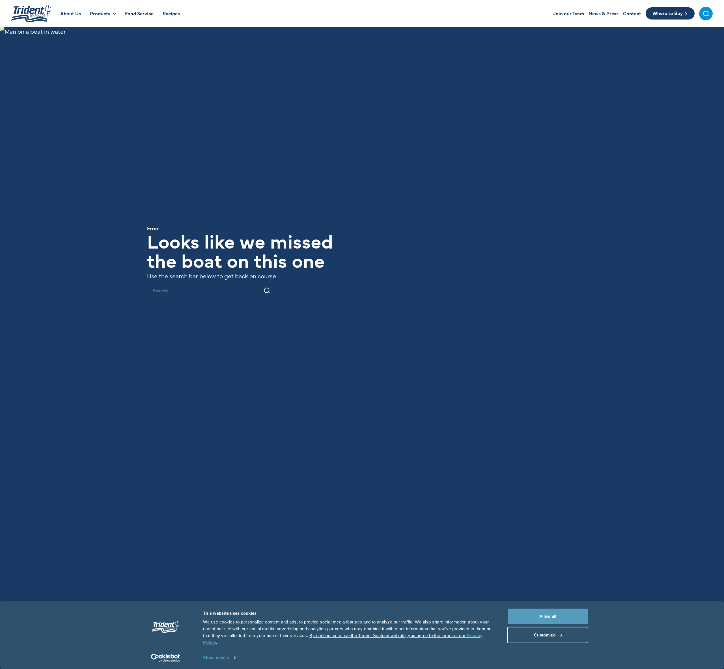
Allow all (548, 616)
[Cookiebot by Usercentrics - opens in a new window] (165, 658)
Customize (544, 634)
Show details (216, 657)
